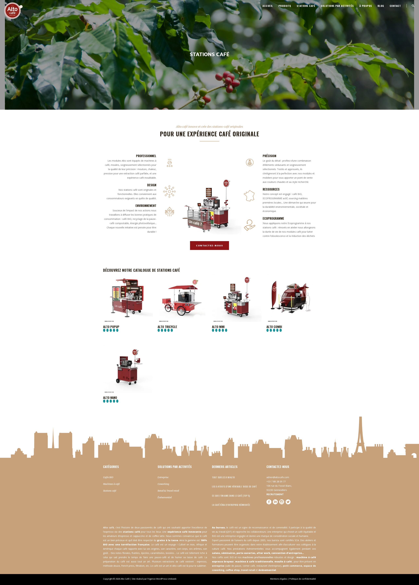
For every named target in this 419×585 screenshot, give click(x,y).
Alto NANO (110, 397)
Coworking (163, 484)
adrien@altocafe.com (277, 477)
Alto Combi (274, 326)
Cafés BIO (108, 477)
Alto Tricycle (167, 326)
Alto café (108, 527)
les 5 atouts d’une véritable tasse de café (234, 486)
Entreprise (163, 477)
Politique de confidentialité (302, 578)
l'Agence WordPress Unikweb (161, 578)
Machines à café (111, 484)
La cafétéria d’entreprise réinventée (231, 504)
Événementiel (165, 497)
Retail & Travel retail (168, 490)
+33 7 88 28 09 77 (276, 481)
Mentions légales (278, 578)
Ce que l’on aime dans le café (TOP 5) (231, 495)
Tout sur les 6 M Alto (223, 477)
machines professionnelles (257, 557)
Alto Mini (218, 326)
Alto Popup (111, 326)
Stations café (109, 490)
